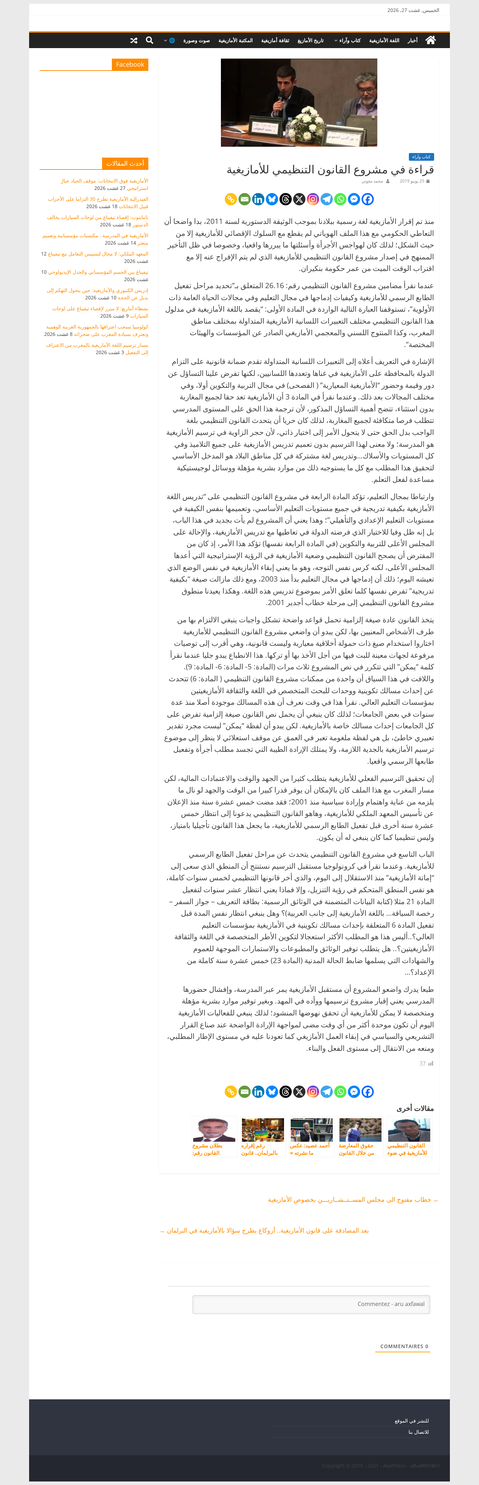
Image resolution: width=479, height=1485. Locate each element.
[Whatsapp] (340, 199)
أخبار (413, 40)
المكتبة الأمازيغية (235, 40)
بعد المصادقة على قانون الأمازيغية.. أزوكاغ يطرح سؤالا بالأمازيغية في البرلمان (264, 1230)
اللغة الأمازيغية (384, 40)
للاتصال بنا (419, 1431)
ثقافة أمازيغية (275, 40)
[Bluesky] (272, 199)
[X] (299, 199)
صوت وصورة (196, 40)
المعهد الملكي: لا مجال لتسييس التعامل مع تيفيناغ (98, 253)
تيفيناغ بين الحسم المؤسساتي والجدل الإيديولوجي (98, 272)
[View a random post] (134, 40)
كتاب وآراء (350, 40)
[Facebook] (368, 199)
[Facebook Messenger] (354, 199)
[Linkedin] (258, 199)
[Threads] (285, 199)
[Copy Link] (231, 199)
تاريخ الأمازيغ (311, 40)
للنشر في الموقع (412, 1420)
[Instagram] (313, 199)
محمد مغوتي (372, 181)
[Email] (244, 199)
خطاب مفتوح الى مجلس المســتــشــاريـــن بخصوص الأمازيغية (353, 1199)
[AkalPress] (430, 40)
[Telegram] (327, 199)
